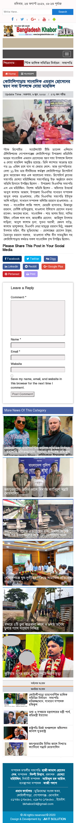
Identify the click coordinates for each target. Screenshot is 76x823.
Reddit (32, 266)
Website (16, 364)
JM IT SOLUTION (54, 819)
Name (16, 339)
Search (63, 11)
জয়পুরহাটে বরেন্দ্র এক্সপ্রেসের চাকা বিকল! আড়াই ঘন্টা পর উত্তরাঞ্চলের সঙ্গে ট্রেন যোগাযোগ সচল (36, 533)
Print (32, 274)
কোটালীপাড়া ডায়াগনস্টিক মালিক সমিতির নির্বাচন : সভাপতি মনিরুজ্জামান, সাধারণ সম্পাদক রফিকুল (37, 450)
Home (12, 73)
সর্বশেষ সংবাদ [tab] (38, 683)
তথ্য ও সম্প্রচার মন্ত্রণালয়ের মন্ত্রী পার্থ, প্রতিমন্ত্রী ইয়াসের (50, 713)
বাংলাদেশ (29, 73)
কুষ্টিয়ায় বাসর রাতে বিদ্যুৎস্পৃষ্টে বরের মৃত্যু (32, 674)
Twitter (34, 259)
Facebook (13, 259)
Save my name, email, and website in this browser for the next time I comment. (36, 383)
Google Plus (55, 266)
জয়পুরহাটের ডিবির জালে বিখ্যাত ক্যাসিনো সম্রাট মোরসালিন (36, 491)
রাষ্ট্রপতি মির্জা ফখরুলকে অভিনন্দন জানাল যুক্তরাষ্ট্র (48, 729)
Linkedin (12, 266)
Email (15, 351)
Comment (18, 297)
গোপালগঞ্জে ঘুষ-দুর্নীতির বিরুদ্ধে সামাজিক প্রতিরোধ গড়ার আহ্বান (38, 580)
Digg (52, 259)
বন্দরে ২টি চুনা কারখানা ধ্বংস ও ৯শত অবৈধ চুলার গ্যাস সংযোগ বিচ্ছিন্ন (34, 626)
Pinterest (13, 274)
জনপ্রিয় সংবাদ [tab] (38, 689)
